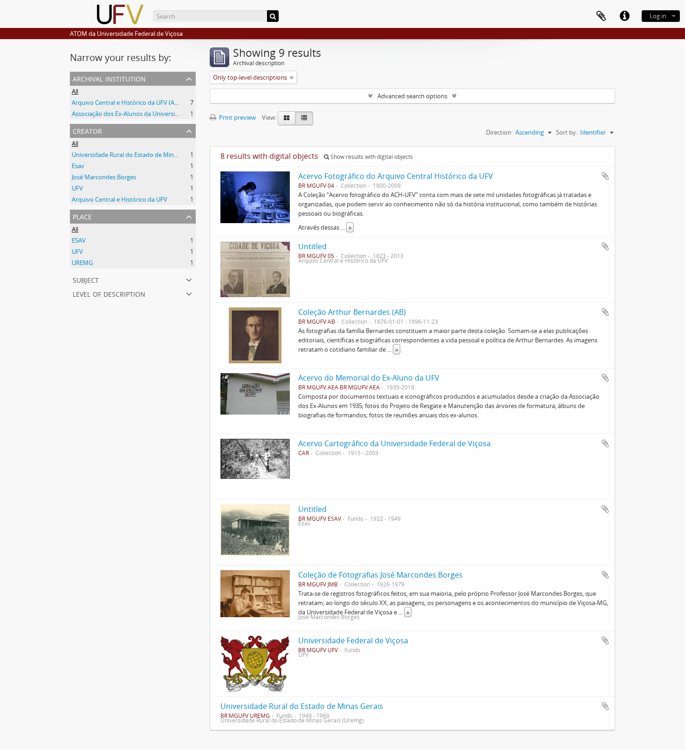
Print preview (237, 117)
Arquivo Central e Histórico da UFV (119, 199)
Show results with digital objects (371, 157)
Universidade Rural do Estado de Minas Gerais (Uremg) (147, 154)
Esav (78, 166)
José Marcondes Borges (104, 177)
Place (82, 216)
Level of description (109, 293)
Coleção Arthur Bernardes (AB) (352, 312)
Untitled (312, 246)
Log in (658, 16)
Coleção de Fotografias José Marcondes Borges (380, 575)
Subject (86, 279)
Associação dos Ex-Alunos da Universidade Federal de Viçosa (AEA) (163, 113)
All (75, 91)
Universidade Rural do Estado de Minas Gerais (301, 706)
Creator (87, 130)
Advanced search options (412, 96)
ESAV (79, 240)
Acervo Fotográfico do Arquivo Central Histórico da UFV (395, 176)
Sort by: (566, 132)
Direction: (499, 132)
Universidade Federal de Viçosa (353, 640)
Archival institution (109, 78)
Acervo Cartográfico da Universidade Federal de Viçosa (394, 443)
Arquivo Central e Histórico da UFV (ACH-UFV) (135, 102)
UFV (77, 188)
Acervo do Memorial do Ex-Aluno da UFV (368, 378)
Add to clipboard (605, 176)
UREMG (82, 263)
